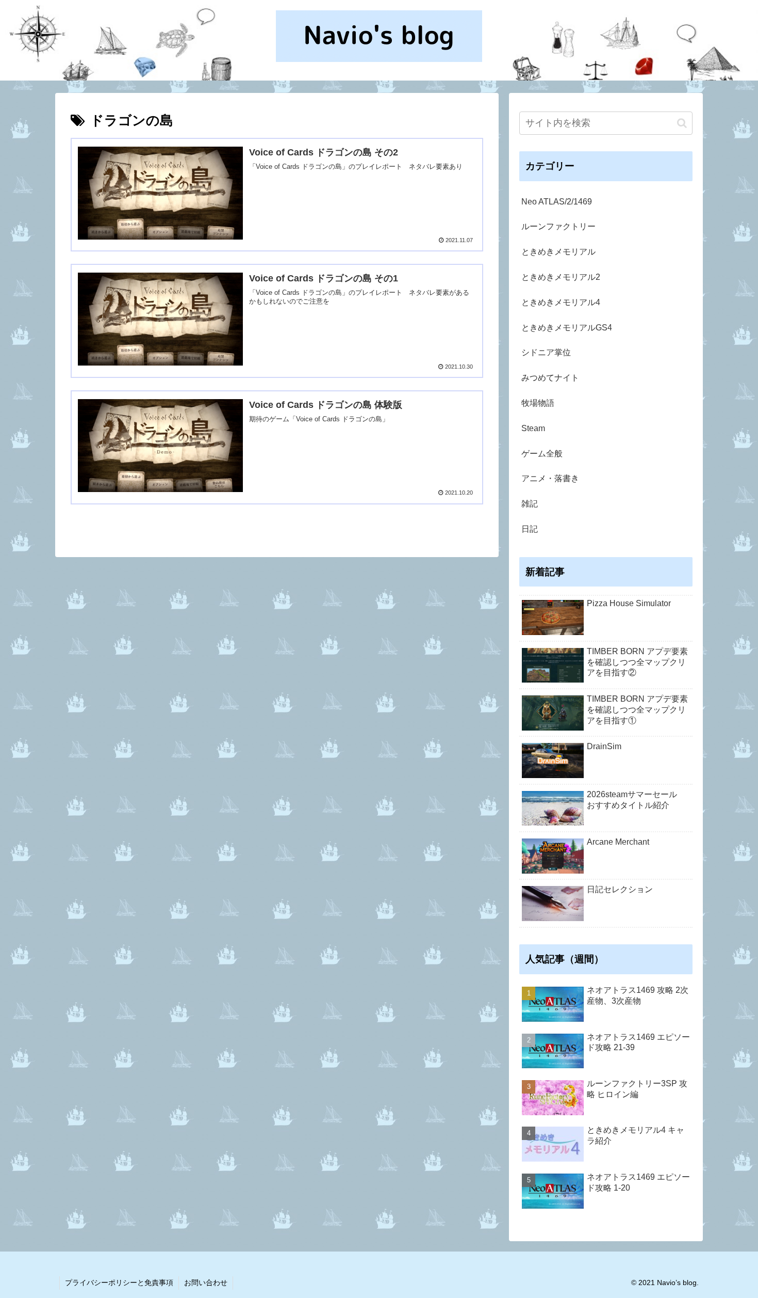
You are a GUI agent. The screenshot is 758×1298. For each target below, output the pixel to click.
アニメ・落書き (550, 478)
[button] (682, 123)
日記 (529, 529)
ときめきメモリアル (558, 251)
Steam (533, 428)
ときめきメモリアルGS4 (566, 327)
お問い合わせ (205, 1282)
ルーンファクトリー (558, 226)
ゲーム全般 (542, 453)
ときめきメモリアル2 (560, 277)
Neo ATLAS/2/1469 (556, 201)
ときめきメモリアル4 (560, 302)
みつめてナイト (550, 377)
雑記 (529, 503)
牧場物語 (537, 403)
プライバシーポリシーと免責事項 (119, 1282)
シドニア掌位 (546, 352)
